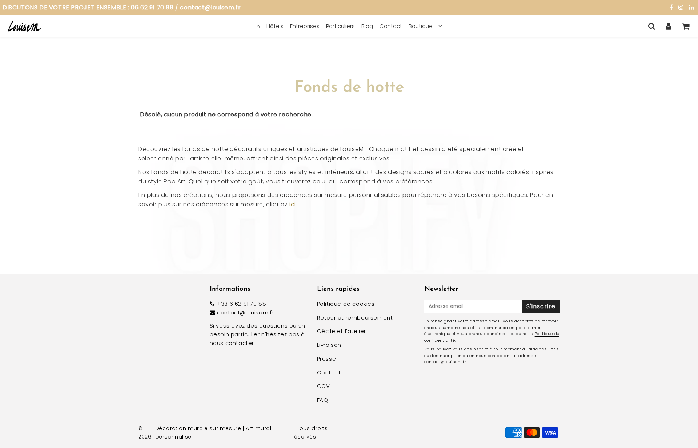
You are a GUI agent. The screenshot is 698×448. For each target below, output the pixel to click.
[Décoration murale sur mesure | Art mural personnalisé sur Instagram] (681, 7)
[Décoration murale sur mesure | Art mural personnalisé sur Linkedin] (691, 7)
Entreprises (305, 26)
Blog (367, 26)
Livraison (329, 345)
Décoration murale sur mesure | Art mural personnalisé (213, 432)
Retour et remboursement (355, 317)
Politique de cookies (346, 304)
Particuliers (340, 26)
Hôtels (275, 26)
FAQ (322, 400)
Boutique (421, 26)
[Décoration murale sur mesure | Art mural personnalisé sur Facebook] (672, 7)
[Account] (669, 26)
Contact (391, 26)
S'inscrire (540, 306)
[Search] (651, 26)
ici (292, 204)
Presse (326, 358)
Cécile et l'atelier (341, 331)
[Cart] (686, 26)
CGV (323, 386)
